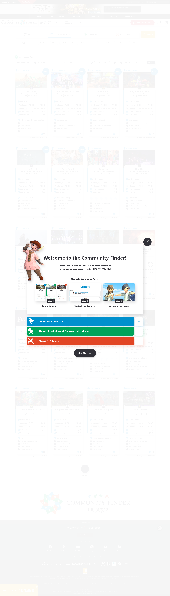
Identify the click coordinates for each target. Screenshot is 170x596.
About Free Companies (52, 321)
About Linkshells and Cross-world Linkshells (65, 331)
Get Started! (85, 353)
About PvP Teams (49, 340)
